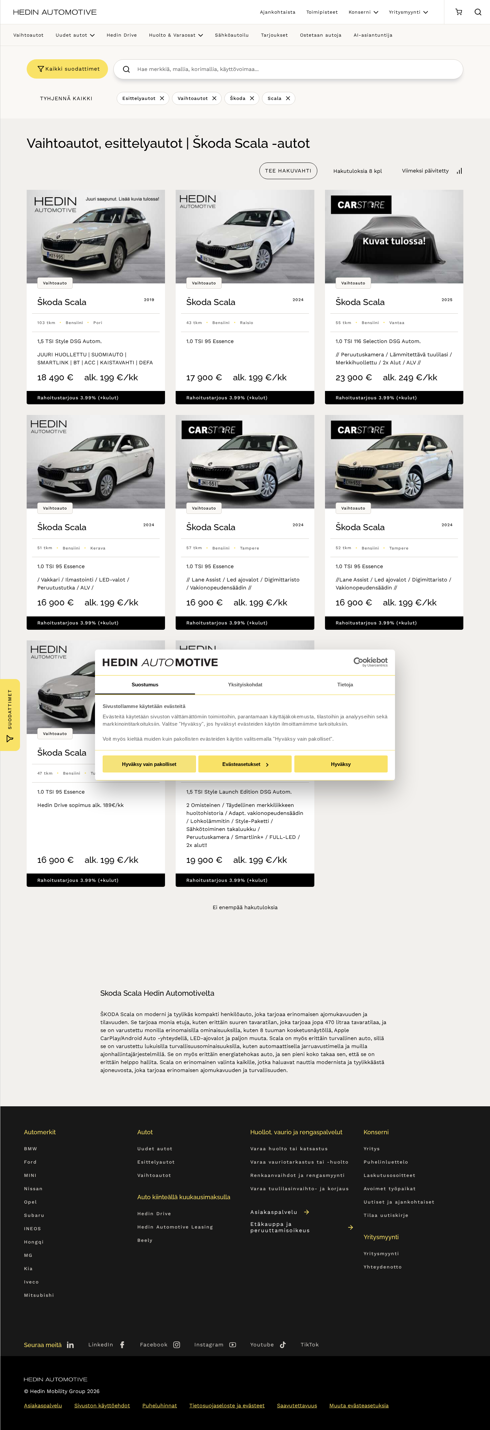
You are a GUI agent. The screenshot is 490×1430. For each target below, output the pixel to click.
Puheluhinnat (159, 1405)
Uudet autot (71, 35)
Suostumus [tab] (145, 684)
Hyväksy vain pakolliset (149, 764)
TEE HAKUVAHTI (288, 171)
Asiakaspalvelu (274, 1212)
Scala (275, 98)
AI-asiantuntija (373, 35)
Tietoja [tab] (345, 684)
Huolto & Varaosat (172, 35)
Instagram (209, 1344)
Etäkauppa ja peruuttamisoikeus (280, 1227)
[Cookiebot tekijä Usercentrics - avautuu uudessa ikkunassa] (358, 662)
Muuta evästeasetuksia (359, 1405)
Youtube (262, 1344)
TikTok (310, 1344)
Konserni (360, 12)
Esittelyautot (139, 98)
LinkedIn (100, 1344)
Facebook (154, 1344)
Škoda (238, 98)
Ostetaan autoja (321, 35)
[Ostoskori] (458, 12)
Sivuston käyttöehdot (102, 1405)
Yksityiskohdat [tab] (245, 684)
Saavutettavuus (297, 1405)
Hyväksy (341, 764)
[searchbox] (295, 69)
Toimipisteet (322, 12)
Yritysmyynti (405, 12)
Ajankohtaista (278, 12)
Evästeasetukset (241, 764)
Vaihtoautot (28, 35)
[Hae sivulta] (478, 12)
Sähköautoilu (232, 35)
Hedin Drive (122, 35)
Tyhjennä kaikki (66, 98)
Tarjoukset (274, 35)
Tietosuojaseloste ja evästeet (227, 1405)
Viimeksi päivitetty (425, 171)
